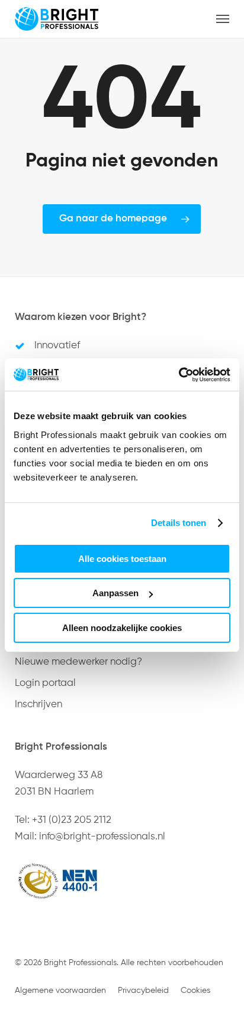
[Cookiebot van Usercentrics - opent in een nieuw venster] (178, 375)
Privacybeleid (143, 990)
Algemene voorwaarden (60, 990)
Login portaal (45, 683)
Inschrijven (38, 705)
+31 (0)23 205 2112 (71, 820)
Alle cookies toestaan (122, 559)
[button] (222, 19)
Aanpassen (115, 593)
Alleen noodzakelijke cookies (122, 628)
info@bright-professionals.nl (102, 837)
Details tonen (178, 523)
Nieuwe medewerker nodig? (78, 662)
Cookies (195, 990)
